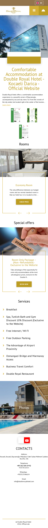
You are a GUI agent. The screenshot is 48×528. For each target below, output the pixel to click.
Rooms (24, 144)
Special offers (24, 222)
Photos (24, 407)
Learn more (6, 105)
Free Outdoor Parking (18, 338)
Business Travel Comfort (19, 366)
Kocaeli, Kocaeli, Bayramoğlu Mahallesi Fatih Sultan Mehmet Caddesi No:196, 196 (24, 458)
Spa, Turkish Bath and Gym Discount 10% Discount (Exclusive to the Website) (25, 320)
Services (24, 301)
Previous (20, 213)
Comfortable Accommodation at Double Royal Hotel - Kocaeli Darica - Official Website (24, 78)
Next (28, 213)
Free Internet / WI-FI (17, 330)
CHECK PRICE (24, 202)
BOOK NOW (24, 284)
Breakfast (11, 309)
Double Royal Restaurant (20, 373)
